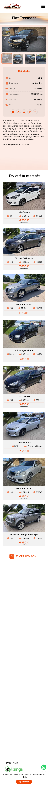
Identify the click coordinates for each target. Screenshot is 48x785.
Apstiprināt (24, 781)
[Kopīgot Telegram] (35, 111)
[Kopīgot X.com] (18, 111)
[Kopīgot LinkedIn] (24, 111)
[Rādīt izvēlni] (43, 6)
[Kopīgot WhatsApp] (29, 111)
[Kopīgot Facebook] (12, 111)
